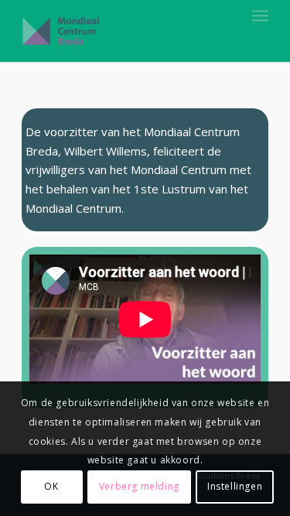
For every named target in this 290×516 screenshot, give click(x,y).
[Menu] (260, 15)
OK (51, 486)
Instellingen (234, 486)
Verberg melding (139, 486)
